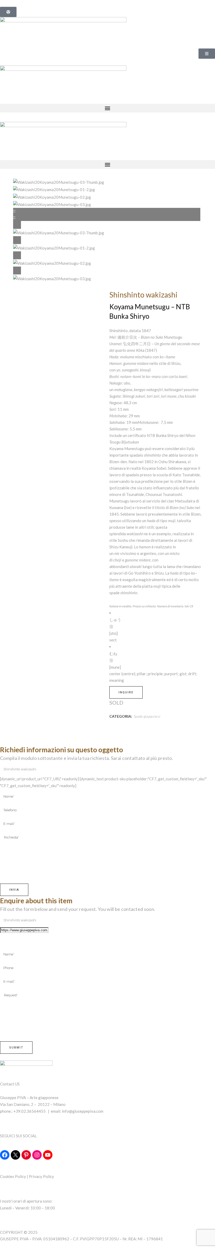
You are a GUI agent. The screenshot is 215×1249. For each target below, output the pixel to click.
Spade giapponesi (147, 716)
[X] (15, 1155)
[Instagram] (37, 1155)
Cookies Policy (13, 1176)
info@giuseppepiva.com (82, 1111)
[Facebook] (4, 1155)
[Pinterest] (26, 1155)
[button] (107, 108)
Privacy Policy (41, 1176)
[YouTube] (47, 1155)
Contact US (10, 1084)
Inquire (126, 692)
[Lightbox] (107, 225)
